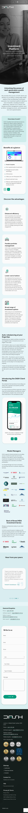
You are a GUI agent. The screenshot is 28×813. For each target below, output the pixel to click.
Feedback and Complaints (8, 779)
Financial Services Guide (8, 786)
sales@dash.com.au (15, 619)
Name (4, 635)
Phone (4, 649)
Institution (7, 768)
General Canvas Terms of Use (9, 799)
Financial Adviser (8, 770)
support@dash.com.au (17, 613)
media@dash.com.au (17, 737)
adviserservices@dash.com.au (10, 617)
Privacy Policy (6, 792)
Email (4, 642)
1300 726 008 (10, 610)
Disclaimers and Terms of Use (9, 794)
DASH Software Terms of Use (9, 797)
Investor (6, 773)
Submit (9, 696)
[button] (8, 189)
